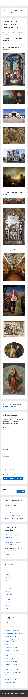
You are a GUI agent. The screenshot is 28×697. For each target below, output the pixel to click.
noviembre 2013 (7, 608)
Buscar (5, 489)
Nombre (5, 449)
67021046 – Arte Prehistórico (10, 636)
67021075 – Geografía (9, 644)
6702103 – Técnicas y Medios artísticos (13, 633)
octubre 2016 (7, 585)
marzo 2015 (7, 597)
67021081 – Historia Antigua (10, 647)
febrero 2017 (7, 583)
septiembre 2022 (8, 569)
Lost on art (5, 3)
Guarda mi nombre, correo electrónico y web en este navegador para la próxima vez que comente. (13, 472)
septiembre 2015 (8, 594)
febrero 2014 (7, 605)
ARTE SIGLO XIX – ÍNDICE (10, 505)
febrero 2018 (7, 577)
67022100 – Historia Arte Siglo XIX (11, 664)
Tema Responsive (20, 693)
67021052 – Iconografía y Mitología (12, 639)
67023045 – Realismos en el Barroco (12, 669)
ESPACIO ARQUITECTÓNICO (11, 508)
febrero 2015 (7, 599)
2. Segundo (6, 625)
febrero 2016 (7, 591)
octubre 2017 (7, 580)
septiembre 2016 (8, 588)
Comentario (6, 427)
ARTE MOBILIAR (8, 537)
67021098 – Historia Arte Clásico (11, 650)
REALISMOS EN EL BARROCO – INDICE (13, 518)
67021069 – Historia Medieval (10, 641)
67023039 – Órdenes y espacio (11, 667)
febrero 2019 (7, 571)
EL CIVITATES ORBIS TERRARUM (12, 515)
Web (4, 463)
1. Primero (6, 622)
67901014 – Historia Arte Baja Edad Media (13, 679)
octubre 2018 (7, 574)
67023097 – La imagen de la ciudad (12, 677)
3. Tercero (6, 627)
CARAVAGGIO (19, 540)
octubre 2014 (7, 602)
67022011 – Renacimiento (10, 655)
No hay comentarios (19, 36)
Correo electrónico (8, 456)
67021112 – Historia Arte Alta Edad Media (13, 653)
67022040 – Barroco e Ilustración (11, 658)
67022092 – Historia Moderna (10, 661)
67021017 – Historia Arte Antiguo (11, 630)
